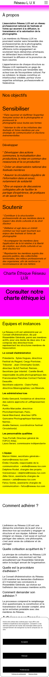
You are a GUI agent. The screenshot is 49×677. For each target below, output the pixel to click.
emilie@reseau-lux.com (34, 466)
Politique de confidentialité (19, 674)
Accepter (24, 642)
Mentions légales (32, 674)
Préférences (24, 670)
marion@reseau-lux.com (15, 459)
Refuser (25, 656)
